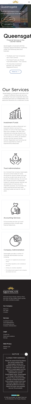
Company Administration (14, 250)
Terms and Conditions (9, 336)
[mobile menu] (29, 2)
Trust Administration (12, 168)
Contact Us (6, 334)
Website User (6, 346)
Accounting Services (12, 218)
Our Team (5, 310)
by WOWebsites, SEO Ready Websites (15, 399)
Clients (5, 348)
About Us (5, 308)
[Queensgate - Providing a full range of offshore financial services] (15, 2)
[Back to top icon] (26, 354)
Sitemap (5, 337)
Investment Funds (11, 122)
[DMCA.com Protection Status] (15, 395)
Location (5, 312)
